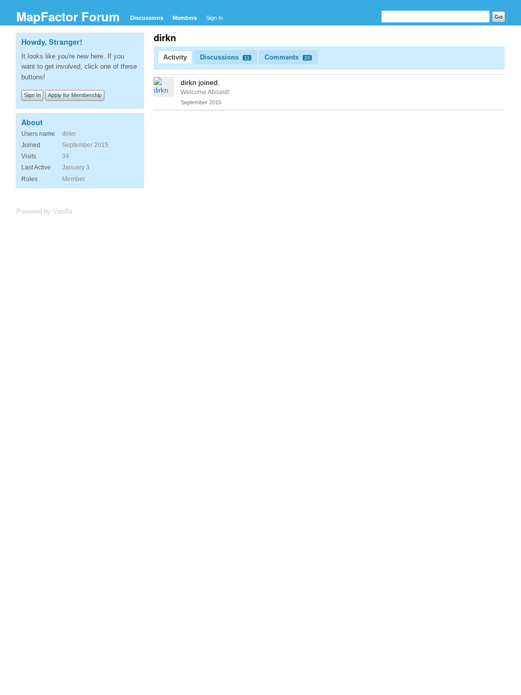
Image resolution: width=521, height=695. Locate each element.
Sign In (214, 18)
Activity (175, 57)
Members (184, 18)
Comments (287, 57)
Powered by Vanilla (44, 211)
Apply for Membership (75, 95)
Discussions (146, 18)
